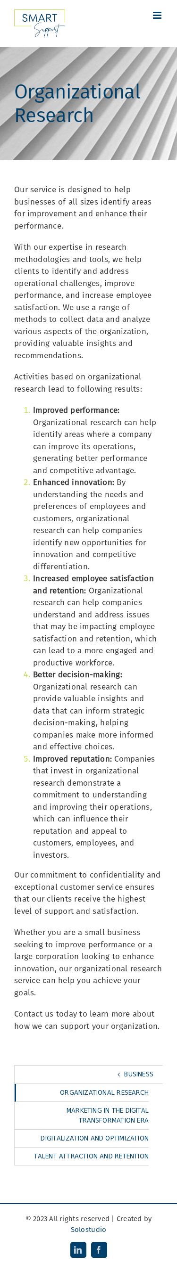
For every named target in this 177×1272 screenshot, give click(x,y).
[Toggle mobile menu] (158, 15)
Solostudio (89, 1229)
